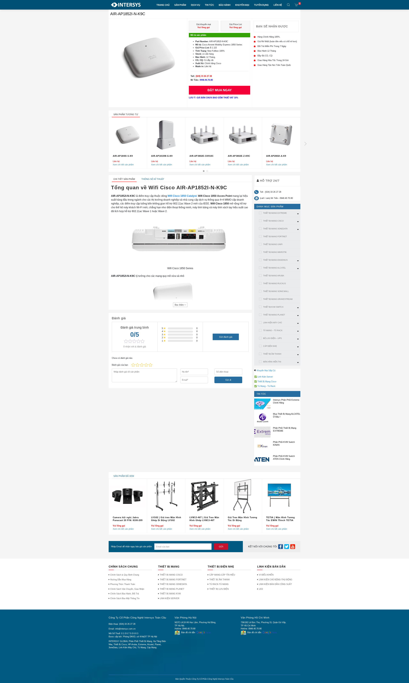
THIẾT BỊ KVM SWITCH (273, 307)
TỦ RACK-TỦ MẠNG (219, 584)
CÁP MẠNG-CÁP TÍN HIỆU (222, 575)
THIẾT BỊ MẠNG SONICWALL (276, 291)
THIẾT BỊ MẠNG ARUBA (273, 276)
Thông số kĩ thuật (152, 179)
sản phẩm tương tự (125, 114)
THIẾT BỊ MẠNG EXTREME (275, 213)
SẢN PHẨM (180, 5)
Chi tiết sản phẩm (124, 179)
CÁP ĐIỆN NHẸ (270, 346)
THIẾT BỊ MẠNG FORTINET (275, 236)
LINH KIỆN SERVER (169, 598)
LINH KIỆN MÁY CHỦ (272, 323)
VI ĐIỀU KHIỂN (266, 575)
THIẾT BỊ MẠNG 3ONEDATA (275, 229)
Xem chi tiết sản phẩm (123, 164)
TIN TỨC (209, 5)
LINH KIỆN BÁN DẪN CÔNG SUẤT (275, 584)
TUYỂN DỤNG (261, 5)
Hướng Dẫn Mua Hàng (120, 579)
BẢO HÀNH (224, 5)
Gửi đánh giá (225, 336)
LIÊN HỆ (278, 5)
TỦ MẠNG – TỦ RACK (272, 330)
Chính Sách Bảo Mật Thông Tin (124, 598)
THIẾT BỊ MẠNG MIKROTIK (275, 252)
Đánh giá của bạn (120, 365)
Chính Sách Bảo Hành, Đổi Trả (124, 593)
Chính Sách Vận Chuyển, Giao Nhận (127, 589)
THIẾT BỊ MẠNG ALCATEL (274, 268)
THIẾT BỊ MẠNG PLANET (274, 315)
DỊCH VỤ (195, 5)
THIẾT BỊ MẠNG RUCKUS (274, 283)
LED (261, 589)
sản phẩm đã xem (123, 476)
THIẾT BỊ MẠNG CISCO (273, 221)
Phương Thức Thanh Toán (122, 584)
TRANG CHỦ (163, 5)
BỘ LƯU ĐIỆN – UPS (272, 338)
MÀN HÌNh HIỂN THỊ (272, 362)
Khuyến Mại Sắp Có (266, 370)
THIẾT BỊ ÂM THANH (272, 354)
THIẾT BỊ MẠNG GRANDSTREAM (278, 299)
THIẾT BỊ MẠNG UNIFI (272, 244)
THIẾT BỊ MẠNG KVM (170, 593)
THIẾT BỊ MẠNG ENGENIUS (275, 260)
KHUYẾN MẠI (242, 5)
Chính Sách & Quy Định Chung (124, 575)
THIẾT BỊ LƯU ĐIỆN (219, 589)
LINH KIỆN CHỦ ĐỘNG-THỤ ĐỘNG (275, 579)
